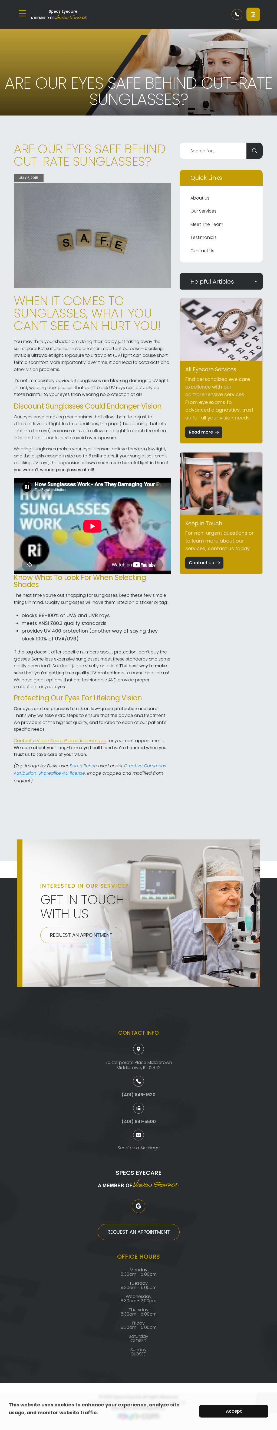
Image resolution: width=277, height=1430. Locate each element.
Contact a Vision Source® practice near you (60, 741)
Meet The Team (206, 224)
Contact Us (202, 251)
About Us (199, 198)
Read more (201, 432)
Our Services (203, 211)
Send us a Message (139, 1148)
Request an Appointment (81, 935)
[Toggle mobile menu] (22, 13)
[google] (138, 1206)
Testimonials (203, 237)
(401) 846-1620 (138, 1094)
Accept (234, 1411)
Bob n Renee (83, 766)
